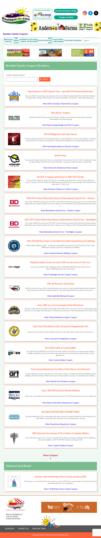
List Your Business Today (66, 11)
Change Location (66, 17)
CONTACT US (23, 529)
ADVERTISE (9, 529)
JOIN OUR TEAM (38, 529)
